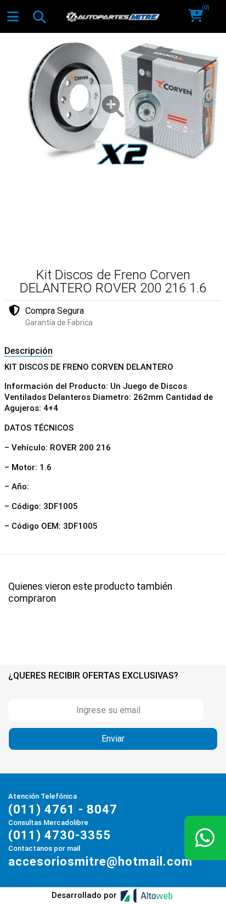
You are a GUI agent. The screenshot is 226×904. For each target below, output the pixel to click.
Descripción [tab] (28, 351)
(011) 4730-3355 (59, 835)
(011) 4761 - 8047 (62, 809)
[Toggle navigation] (39, 16)
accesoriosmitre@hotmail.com (100, 861)
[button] (199, 16)
